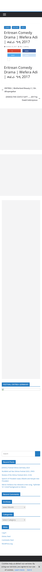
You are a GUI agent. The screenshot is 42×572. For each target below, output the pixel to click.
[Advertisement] (21, 129)
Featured (15, 27)
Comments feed (8, 540)
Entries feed (6, 536)
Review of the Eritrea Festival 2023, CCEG (17, 475)
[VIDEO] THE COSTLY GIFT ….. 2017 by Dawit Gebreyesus (22, 98)
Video (23, 27)
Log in (4, 533)
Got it (29, 570)
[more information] (9, 59)
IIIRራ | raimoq (24, 47)
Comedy (7, 27)
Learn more (19, 570)
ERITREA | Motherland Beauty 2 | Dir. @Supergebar (20, 90)
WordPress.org (7, 544)
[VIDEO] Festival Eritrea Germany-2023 (16, 468)
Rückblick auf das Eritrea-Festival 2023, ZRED (18, 471)
